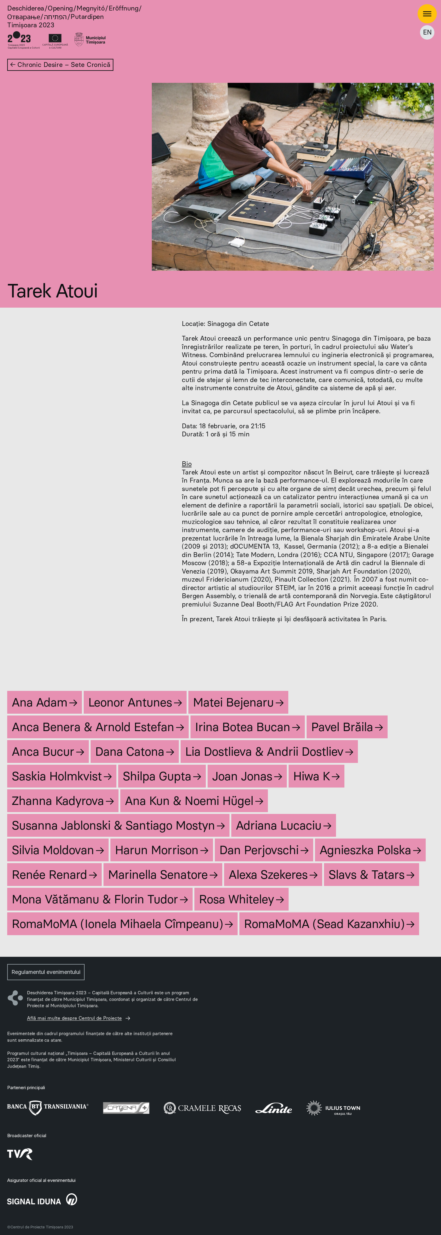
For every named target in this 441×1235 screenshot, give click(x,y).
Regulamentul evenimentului (45, 972)
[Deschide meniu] (427, 13)
